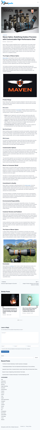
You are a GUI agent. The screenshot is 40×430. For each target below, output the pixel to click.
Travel (2, 417)
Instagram (3, 401)
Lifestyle (2, 404)
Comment (4, 332)
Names (2, 406)
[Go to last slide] (3, 306)
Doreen (5, 41)
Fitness (2, 394)
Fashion (2, 391)
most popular (18, 109)
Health (2, 397)
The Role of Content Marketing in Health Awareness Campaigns (14, 363)
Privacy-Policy (28, 426)
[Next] (37, 306)
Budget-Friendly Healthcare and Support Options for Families (31, 283)
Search (2, 355)
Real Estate (3, 412)
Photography (3, 411)
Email (16, 346)
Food (2, 396)
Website (29, 346)
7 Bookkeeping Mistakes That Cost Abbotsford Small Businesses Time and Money (18, 366)
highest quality (28, 185)
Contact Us (22, 426)
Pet (1, 409)
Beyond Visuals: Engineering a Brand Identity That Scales (13, 371)
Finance (2, 392)
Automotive (3, 381)
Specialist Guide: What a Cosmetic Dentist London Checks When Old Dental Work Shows (19, 369)
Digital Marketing (4, 386)
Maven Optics (5, 58)
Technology (3, 416)
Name (3, 346)
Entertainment (4, 389)
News (2, 407)
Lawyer (2, 402)
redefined (12, 266)
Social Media (3, 414)
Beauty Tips (3, 382)
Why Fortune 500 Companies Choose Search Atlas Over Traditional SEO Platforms (30, 310)
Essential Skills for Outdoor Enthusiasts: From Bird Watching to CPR (15, 374)
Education (3, 387)
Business (3, 384)
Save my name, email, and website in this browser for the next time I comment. (16, 348)
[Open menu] (38, 2)
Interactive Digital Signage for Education (9, 282)
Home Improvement (5, 399)
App (2, 379)
